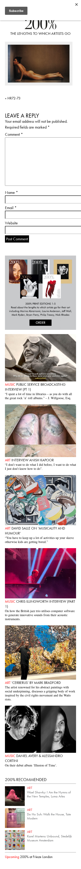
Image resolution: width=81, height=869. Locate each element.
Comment (14, 134)
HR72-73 (12, 98)
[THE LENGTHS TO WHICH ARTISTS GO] (40, 28)
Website (11, 222)
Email (11, 207)
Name (11, 192)
